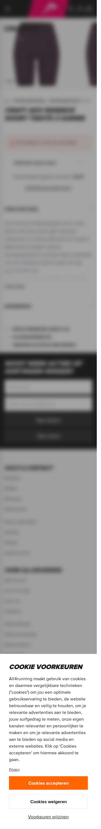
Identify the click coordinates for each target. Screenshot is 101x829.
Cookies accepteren (48, 783)
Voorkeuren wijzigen (48, 816)
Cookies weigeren (48, 801)
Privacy (14, 769)
